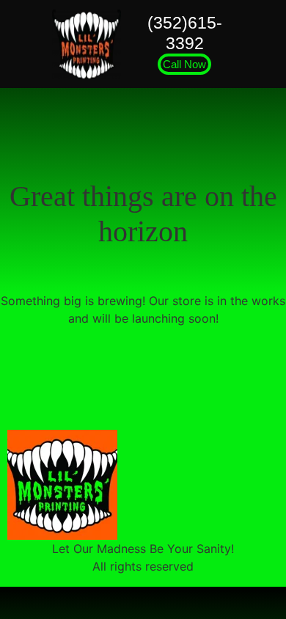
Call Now (184, 64)
